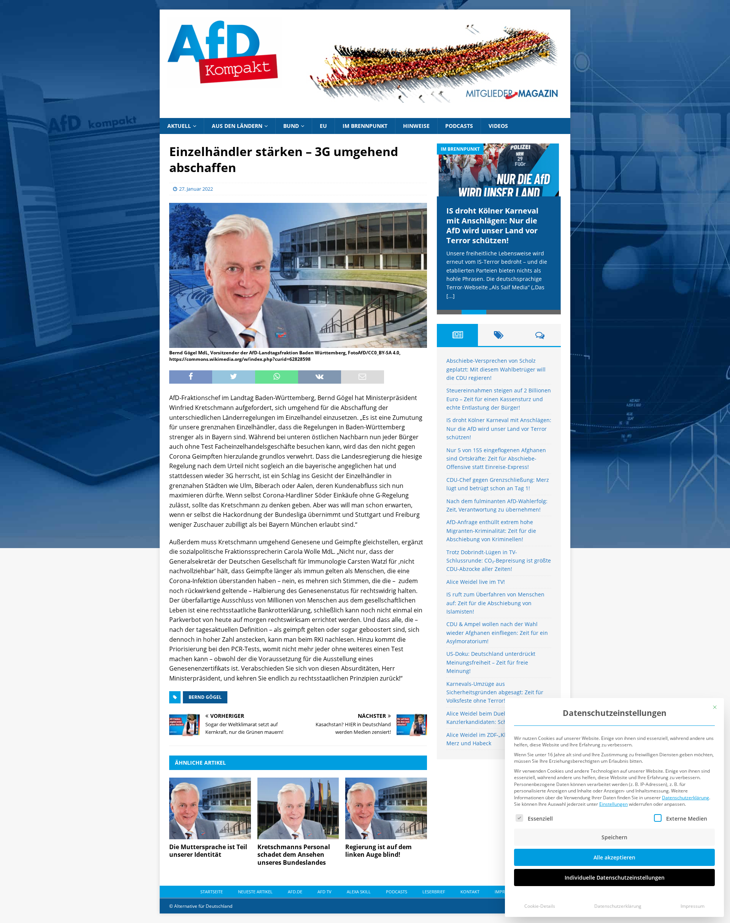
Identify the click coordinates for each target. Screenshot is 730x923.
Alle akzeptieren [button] (614, 857)
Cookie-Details (539, 906)
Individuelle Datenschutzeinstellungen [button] (615, 877)
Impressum (693, 906)
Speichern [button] (614, 837)
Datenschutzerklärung (685, 797)
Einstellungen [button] (613, 804)
